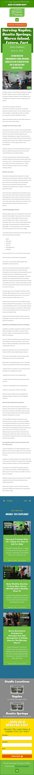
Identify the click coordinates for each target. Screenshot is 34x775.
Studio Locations (17, 681)
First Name (5, 735)
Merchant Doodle (22, 766)
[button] (17, 19)
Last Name (5, 742)
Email (3, 748)
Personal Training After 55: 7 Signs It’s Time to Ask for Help (17, 541)
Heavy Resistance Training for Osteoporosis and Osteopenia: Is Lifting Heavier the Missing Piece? (17, 637)
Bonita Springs (17, 713)
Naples (17, 696)
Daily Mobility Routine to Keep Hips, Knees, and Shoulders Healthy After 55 (17, 587)
